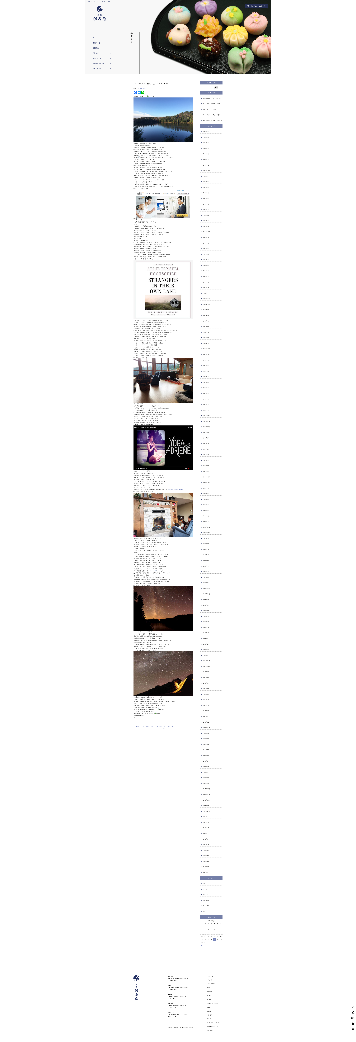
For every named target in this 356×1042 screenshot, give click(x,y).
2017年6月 (206, 688)
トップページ (99, 37)
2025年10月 (206, 176)
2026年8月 (206, 131)
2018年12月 (206, 588)
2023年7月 (206, 321)
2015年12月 (206, 789)
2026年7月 (206, 137)
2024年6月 (206, 265)
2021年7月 (206, 443)
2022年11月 (206, 354)
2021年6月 (206, 449)
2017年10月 (206, 666)
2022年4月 (206, 393)
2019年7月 (206, 549)
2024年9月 (206, 248)
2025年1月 (206, 226)
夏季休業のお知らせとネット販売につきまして (212, 98)
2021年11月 (206, 421)
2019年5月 (206, 560)
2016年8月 (206, 744)
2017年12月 (206, 655)
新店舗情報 (206, 900)
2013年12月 (206, 811)
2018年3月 (206, 638)
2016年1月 (206, 783)
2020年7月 (206, 505)
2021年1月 (206, 471)
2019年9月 (206, 538)
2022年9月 (206, 365)
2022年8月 (206, 371)
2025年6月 (206, 198)
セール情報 (206, 906)
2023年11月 (206, 299)
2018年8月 (206, 611)
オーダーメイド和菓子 (212, 1003)
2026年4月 (206, 154)
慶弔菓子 (209, 999)
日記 (204, 883)
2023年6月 (206, 326)
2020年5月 (206, 516)
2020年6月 (206, 510)
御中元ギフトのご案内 (209, 109)
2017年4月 (206, 700)
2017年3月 (206, 705)
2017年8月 (206, 677)
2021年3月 (206, 460)
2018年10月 (206, 599)
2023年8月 (206, 315)
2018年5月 (206, 627)
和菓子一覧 (99, 42)
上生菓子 (209, 995)
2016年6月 (206, 755)
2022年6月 (206, 382)
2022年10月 (206, 360)
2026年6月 (206, 143)
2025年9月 (206, 182)
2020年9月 (206, 494)
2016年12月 (206, 722)
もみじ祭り (170, 726)
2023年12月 (206, 293)
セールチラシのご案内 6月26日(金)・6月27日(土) (212, 115)
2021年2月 (206, 466)
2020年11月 (206, 482)
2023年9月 (206, 310)
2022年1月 (206, 410)
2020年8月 (206, 499)
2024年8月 (206, 254)
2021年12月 (206, 416)
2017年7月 (206, 683)
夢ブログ (209, 1019)
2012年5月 (206, 856)
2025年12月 (206, 165)
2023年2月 (206, 338)
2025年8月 (206, 187)
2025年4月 (206, 209)
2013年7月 (206, 817)
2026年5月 (206, 148)
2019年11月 (206, 527)
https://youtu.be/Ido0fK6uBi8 (175, 489)
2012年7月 (206, 844)
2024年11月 (206, 237)
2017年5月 (206, 694)
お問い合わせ (99, 58)
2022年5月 (206, 388)
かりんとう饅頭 (210, 984)
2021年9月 (206, 432)
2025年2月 (206, 221)
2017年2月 (206, 711)
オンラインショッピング (213, 1023)
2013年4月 (206, 828)
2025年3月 (206, 215)
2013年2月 (206, 833)
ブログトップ (211, 83)
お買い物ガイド (99, 68)
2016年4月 (206, 766)
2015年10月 (206, 800)
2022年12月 (206, 349)
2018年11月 (206, 594)
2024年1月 (206, 287)
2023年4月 (206, 332)
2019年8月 (206, 544)
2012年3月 (206, 867)
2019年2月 (206, 577)
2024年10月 (206, 243)
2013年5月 (206, 822)
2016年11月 (206, 727)
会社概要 (99, 53)
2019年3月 (206, 572)
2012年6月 (206, 850)
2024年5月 (206, 271)
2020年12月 (206, 477)
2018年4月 (206, 633)
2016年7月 (206, 750)
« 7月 (201, 946)
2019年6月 (206, 555)
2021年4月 (206, 455)
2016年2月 (206, 778)
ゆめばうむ (209, 991)
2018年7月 (206, 616)
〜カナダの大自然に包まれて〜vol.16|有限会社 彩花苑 (98, 2)
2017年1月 (206, 716)
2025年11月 (206, 170)
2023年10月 (206, 304)
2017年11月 (206, 661)
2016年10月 (206, 733)
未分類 (205, 889)
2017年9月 (206, 672)
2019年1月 (206, 583)
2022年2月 (206, 404)
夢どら (208, 988)
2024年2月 (206, 282)
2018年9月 (206, 605)
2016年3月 (206, 772)
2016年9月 (206, 739)
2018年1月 (206, 650)
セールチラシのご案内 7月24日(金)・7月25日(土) (212, 104)
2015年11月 (206, 794)
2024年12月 (206, 232)
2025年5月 (206, 204)
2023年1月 (206, 343)
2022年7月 (206, 377)
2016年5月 (206, 761)
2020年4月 (206, 521)
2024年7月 (206, 260)
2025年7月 (206, 193)
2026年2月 (206, 159)
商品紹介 (205, 895)
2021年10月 (206, 427)
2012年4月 (206, 861)
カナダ (205, 911)
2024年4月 (206, 276)
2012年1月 (206, 872)
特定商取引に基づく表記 (99, 63)
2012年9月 (206, 839)
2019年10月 (206, 533)
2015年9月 (206, 805)
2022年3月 (206, 399)
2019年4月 (206, 566)
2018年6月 (206, 622)
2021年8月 (206, 438)
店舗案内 (99, 48)
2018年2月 (206, 644)
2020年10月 (206, 488)
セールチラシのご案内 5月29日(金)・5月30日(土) (212, 120)
